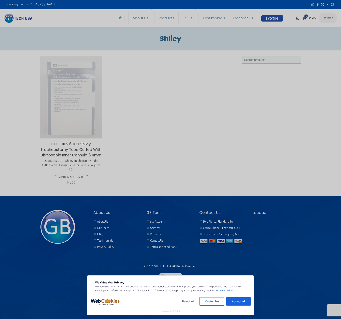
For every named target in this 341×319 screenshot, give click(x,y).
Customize (212, 301)
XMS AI (177, 311)
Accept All (238, 301)
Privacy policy (224, 290)
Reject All (188, 301)
